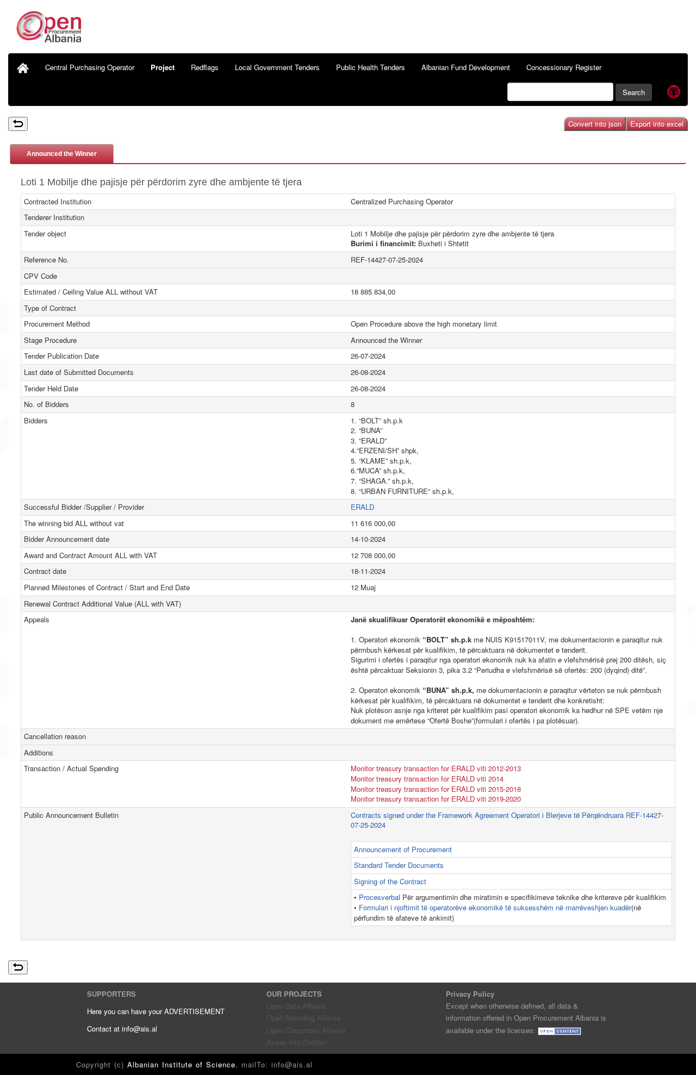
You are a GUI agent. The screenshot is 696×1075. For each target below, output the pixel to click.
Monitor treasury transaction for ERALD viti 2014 (427, 778)
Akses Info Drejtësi (296, 1042)
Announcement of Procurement (403, 849)
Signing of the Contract (390, 881)
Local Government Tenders (277, 67)
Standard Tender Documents (399, 865)
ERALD (362, 507)
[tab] (62, 153)
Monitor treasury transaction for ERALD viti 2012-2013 (436, 768)
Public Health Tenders (370, 67)
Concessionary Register (563, 67)
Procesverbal (380, 897)
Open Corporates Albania (305, 1030)
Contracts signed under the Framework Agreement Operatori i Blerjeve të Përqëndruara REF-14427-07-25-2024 (507, 820)
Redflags (205, 67)
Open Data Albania (296, 1006)
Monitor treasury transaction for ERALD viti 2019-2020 (436, 798)
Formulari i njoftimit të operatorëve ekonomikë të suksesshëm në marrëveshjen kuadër (495, 907)
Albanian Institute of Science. (184, 1064)
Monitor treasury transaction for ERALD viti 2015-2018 (436, 789)
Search (634, 92)
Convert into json (595, 123)
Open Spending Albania (303, 1017)
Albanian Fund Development (465, 67)
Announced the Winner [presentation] (62, 154)
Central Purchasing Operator (89, 67)
